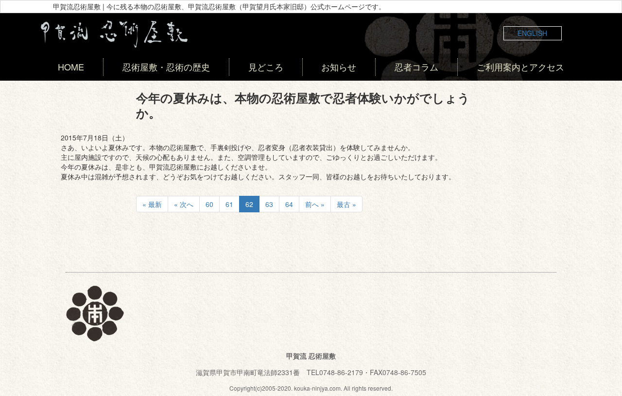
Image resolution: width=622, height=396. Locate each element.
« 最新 (152, 204)
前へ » (315, 204)
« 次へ (183, 204)
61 (229, 204)
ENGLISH (532, 33)
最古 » (346, 204)
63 (269, 204)
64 (289, 204)
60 (209, 204)
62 (249, 204)
